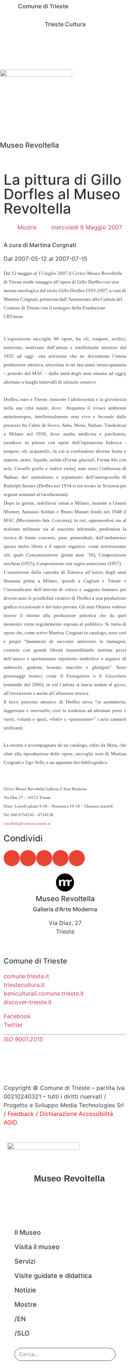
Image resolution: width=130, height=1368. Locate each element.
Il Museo (27, 1232)
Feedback (21, 1113)
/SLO (22, 1333)
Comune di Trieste (43, 6)
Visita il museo (37, 1247)
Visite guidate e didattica (53, 1275)
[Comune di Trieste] (9, 9)
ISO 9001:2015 (23, 1039)
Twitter (13, 1024)
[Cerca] (104, 1354)
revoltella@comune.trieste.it (27, 823)
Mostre (26, 227)
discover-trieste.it (28, 1002)
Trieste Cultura (65, 24)
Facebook (17, 1016)
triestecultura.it (24, 984)
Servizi (24, 1261)
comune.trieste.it (26, 976)
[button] (12, 858)
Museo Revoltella (29, 145)
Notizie (25, 1290)
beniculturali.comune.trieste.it (44, 993)
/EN (20, 1319)
